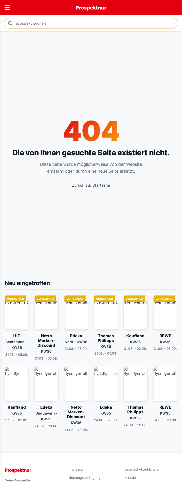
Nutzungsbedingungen (86, 478)
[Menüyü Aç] (7, 7)
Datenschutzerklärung (141, 469)
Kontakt (130, 478)
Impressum (77, 469)
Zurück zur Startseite (91, 185)
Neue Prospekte (17, 480)
